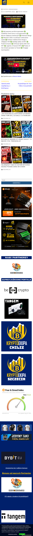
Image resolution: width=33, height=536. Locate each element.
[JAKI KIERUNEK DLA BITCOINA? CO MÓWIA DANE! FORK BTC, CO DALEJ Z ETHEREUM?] (16, 103)
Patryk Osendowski (10, 9)
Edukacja (6, 118)
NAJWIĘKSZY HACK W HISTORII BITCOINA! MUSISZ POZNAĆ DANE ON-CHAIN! (15, 166)
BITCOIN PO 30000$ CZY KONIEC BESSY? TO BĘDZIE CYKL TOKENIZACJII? (16, 140)
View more (22, 531)
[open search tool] (24, 2)
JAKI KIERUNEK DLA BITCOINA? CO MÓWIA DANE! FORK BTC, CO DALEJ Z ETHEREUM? (16, 114)
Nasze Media (22, 11)
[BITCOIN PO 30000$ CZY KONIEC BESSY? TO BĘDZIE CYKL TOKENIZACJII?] (16, 129)
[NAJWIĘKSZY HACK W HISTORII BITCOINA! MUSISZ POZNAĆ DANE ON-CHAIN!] (16, 154)
